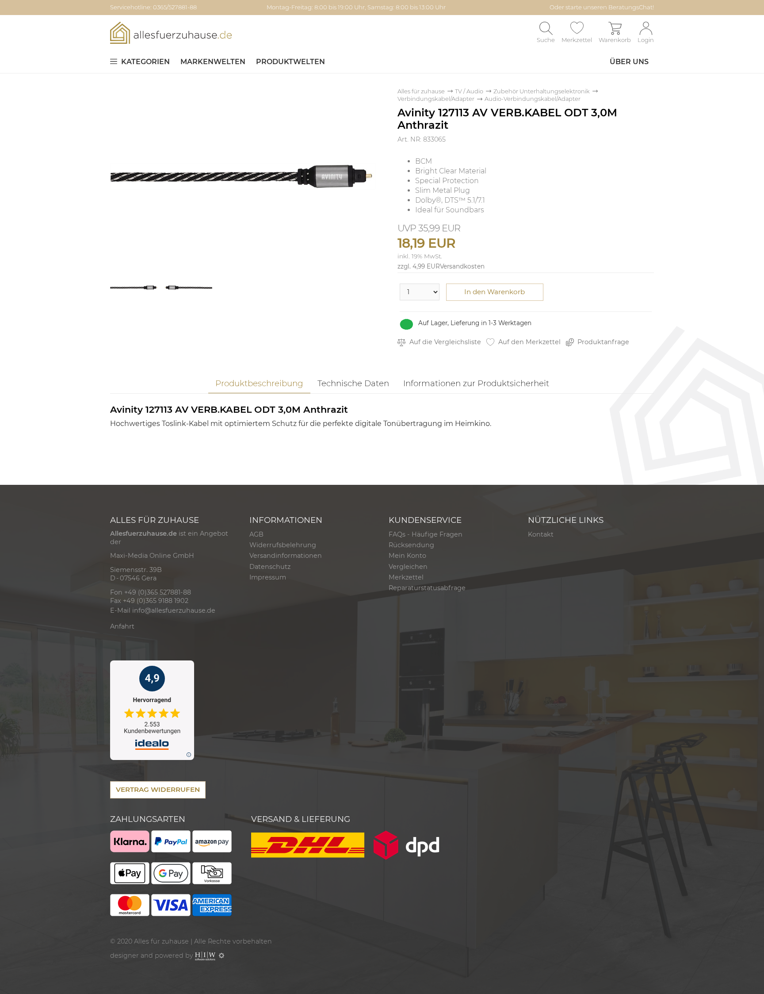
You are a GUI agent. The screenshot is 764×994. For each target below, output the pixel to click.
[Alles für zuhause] (171, 32)
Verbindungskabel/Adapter (435, 99)
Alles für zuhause (421, 91)
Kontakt (541, 534)
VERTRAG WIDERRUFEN (158, 789)
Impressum (267, 577)
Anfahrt (122, 626)
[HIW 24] (205, 955)
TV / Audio (469, 91)
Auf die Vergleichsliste (444, 342)
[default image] (242, 175)
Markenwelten (212, 62)
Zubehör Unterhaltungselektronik (541, 91)
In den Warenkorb (494, 292)
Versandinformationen (285, 556)
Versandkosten (462, 266)
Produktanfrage (602, 342)
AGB (256, 534)
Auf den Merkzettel (529, 342)
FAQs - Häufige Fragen (425, 534)
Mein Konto (407, 556)
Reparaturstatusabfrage (427, 588)
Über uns (629, 62)
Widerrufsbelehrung (282, 545)
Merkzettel (406, 577)
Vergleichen (408, 567)
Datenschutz (269, 567)
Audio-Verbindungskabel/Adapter (533, 99)
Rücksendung (411, 545)
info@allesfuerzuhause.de (173, 610)
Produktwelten (290, 62)
